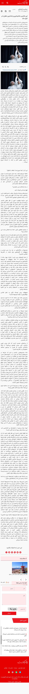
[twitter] (17, 552)
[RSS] (9, 672)
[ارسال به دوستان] (10, 11)
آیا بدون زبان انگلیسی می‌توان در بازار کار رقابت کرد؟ (13, 646)
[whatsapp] (14, 552)
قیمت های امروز (21, 668)
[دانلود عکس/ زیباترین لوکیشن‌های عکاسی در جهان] (19, 567)
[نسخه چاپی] (2, 11)
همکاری (5, 668)
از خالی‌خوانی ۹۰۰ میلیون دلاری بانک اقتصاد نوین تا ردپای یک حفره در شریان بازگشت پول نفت (14, 640)
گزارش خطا (3, 582)
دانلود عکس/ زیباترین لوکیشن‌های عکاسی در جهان (18, 574)
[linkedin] (11, 552)
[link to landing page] (22, 2)
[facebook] (6, 552)
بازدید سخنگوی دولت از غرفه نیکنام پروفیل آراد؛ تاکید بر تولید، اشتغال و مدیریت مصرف (15, 651)
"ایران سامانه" (11, 681)
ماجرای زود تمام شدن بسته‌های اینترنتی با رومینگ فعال (14, 635)
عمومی (13, 9)
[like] (8, 583)
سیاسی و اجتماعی (22, 9)
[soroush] (8, 552)
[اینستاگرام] (13, 672)
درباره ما (15, 668)
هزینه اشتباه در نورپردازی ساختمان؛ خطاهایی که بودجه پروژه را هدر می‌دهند (14, 629)
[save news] (6, 11)
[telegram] (21, 552)
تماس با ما (11, 668)
